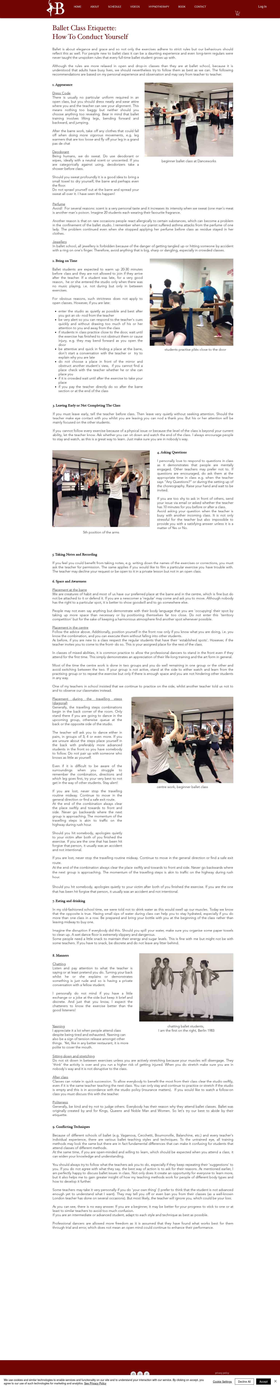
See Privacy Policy (95, 1383)
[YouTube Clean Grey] (140, 1374)
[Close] (275, 1381)
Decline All (244, 1381)
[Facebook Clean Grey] (147, 1374)
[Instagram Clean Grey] (133, 1374)
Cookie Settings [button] (222, 1381)
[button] (238, 13)
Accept (263, 1381)
